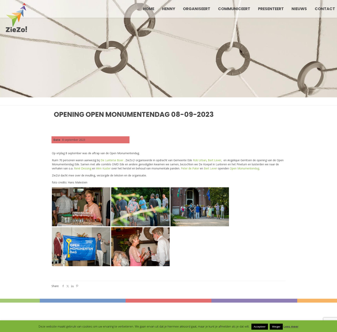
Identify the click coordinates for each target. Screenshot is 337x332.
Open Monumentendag (244, 168)
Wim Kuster (103, 168)
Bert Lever (214, 160)
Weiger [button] (276, 326)
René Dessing (82, 168)
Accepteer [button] (260, 326)
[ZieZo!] (16, 17)
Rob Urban (199, 160)
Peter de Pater (190, 168)
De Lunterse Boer (112, 160)
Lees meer (291, 326)
